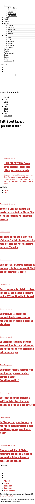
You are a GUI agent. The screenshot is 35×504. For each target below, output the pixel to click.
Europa (6, 24)
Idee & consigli (9, 61)
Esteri (6, 35)
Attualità (6, 51)
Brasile (10, 43)
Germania (11, 28)
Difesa (6, 20)
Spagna (10, 33)
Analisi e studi (9, 53)
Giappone (11, 45)
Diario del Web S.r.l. (6, 496)
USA (9, 37)
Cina (9, 39)
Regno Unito (12, 29)
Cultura (6, 57)
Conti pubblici (12, 8)
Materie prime (12, 16)
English (6, 59)
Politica (6, 22)
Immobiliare (12, 14)
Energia (6, 18)
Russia (10, 31)
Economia (7, 6)
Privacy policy (8, 486)
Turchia (10, 47)
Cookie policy (8, 488)
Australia (11, 41)
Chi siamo (7, 483)
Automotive (12, 10)
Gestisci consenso (9, 490)
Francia (10, 26)
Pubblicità (7, 481)
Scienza (6, 55)
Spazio (6, 49)
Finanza (10, 12)
